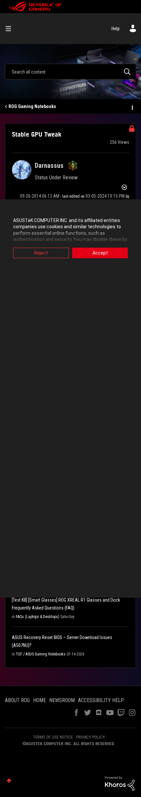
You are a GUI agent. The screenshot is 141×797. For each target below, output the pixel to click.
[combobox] (70, 71)
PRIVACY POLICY (90, 737)
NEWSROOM (62, 700)
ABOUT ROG (17, 700)
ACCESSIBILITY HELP (101, 700)
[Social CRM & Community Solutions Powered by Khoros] (119, 783)
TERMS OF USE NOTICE (53, 737)
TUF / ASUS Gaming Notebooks (41, 654)
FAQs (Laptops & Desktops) (37, 616)
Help (115, 28)
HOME (39, 700)
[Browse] (11, 28)
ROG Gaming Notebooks (32, 106)
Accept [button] (100, 252)
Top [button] (9, 781)
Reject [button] (41, 252)
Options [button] (132, 106)
